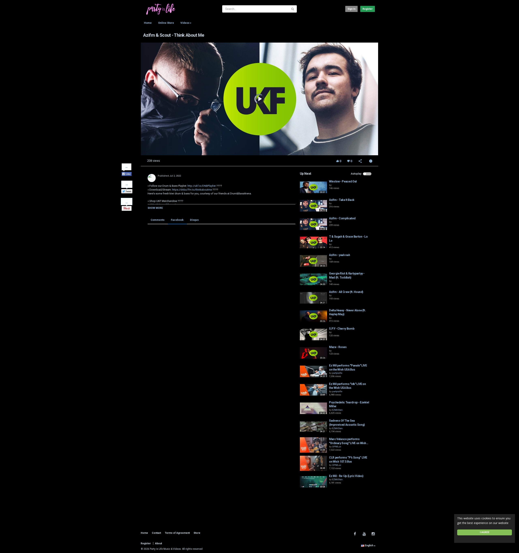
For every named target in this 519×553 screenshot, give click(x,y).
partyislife (337, 373)
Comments (157, 219)
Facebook (177, 219)
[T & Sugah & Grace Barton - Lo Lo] (313, 242)
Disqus (194, 219)
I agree (484, 532)
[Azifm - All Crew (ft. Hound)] (313, 297)
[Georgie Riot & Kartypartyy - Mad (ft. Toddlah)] (313, 279)
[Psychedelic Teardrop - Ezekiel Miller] (313, 408)
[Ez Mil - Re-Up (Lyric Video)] (313, 482)
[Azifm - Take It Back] (313, 205)
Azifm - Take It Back (341, 199)
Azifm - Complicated (342, 218)
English (369, 545)
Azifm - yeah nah (339, 255)
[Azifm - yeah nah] (313, 261)
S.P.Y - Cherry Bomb (341, 328)
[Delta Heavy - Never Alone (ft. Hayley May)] (313, 316)
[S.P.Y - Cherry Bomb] (313, 334)
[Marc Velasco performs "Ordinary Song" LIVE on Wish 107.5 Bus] (313, 445)
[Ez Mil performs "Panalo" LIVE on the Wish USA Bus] (313, 371)
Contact (156, 533)
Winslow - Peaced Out (343, 181)
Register (367, 9)
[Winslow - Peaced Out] (313, 187)
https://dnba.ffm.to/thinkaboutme (192, 189)
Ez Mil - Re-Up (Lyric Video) (346, 476)
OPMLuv (336, 446)
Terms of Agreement (177, 533)
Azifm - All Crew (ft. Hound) (346, 292)
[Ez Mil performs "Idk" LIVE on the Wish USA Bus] (313, 390)
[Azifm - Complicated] (313, 224)
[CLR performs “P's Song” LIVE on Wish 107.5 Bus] (313, 463)
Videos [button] (184, 22)
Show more (155, 208)
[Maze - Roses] (313, 353)
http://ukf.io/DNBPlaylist (201, 185)
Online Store (166, 22)
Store (197, 533)
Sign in (351, 9)
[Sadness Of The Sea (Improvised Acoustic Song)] (313, 426)
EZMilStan (337, 410)
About (158, 543)
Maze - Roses (338, 347)
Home (148, 22)
